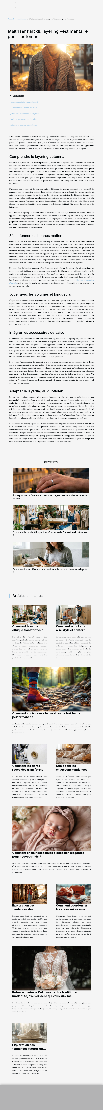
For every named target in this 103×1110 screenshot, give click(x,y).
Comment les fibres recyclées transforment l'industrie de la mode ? (29, 769)
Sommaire (18, 96)
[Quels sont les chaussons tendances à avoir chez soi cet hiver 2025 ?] (73, 754)
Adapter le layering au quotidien (24, 125)
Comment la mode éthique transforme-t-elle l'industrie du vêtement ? (50, 534)
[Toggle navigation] (12, 5)
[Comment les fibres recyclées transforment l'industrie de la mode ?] (29, 754)
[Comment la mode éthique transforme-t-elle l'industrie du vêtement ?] (51, 517)
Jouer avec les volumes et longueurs (25, 113)
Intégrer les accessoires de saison (24, 119)
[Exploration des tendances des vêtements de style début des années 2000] (29, 893)
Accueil (11, 19)
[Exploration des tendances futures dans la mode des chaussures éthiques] (29, 1033)
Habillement (21, 19)
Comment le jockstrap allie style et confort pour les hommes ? (71, 630)
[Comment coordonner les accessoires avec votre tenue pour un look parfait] (73, 893)
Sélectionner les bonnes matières (24, 108)
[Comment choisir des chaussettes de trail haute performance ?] (51, 689)
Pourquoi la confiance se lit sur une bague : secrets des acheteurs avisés (50, 497)
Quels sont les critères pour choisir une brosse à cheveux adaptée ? (50, 571)
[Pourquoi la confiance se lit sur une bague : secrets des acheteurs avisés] (51, 480)
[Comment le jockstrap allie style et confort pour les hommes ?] (73, 614)
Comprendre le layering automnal (24, 102)
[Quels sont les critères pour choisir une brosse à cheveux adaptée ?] (51, 554)
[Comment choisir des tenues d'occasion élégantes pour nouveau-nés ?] (51, 828)
